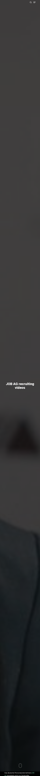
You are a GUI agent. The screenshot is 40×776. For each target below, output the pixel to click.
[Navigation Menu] (34, 2)
